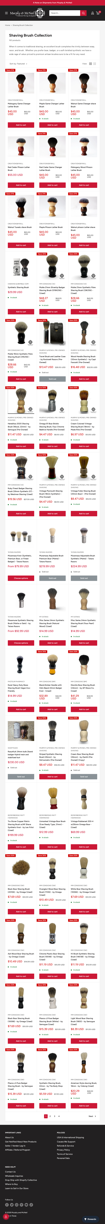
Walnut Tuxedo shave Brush (20, 227)
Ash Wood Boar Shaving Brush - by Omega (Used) (21, 955)
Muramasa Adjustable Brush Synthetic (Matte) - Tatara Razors (83, 559)
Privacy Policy (63, 1150)
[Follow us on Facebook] (7, 1205)
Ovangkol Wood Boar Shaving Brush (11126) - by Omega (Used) (52, 892)
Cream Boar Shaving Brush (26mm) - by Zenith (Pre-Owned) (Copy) (82, 757)
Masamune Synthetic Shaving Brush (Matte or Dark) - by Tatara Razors (20, 623)
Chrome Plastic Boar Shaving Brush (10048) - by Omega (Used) (52, 957)
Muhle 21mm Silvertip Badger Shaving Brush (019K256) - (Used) (52, 290)
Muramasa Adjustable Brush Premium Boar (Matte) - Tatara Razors (51, 559)
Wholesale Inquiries (14, 1176)
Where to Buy (11, 1184)
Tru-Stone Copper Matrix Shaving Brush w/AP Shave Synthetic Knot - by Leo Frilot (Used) (21, 825)
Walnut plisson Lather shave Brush (83, 228)
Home (7, 25)
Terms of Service (65, 1154)
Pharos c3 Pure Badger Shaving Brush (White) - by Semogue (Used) (51, 1021)
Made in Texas (10, 1216)
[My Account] (92, 13)
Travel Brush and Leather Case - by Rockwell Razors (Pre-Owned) (52, 359)
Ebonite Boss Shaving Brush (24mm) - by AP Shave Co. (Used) (83, 688)
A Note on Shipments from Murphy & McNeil (52, 3)
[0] (97, 13)
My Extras (43, 617)
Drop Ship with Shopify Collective (21, 1180)
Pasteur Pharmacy (16, 682)
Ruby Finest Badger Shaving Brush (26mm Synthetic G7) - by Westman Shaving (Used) (20, 491)
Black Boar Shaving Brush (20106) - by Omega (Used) (20, 890)
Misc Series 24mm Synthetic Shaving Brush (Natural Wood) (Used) (51, 623)
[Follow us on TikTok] (31, 1205)
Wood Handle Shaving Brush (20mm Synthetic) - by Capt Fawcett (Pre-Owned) (83, 359)
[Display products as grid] (90, 64)
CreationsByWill (15, 100)
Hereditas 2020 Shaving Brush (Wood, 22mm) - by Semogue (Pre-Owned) (19, 427)
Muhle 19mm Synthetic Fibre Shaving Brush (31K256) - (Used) (20, 357)
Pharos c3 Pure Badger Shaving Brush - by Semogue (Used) (20, 1086)
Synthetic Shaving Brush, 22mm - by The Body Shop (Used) (51, 1086)
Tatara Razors (14, 552)
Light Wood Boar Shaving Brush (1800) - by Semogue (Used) (83, 1021)
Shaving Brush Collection (23, 25)
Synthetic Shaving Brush (18, 287)
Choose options (21, 578)
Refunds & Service (65, 1146)
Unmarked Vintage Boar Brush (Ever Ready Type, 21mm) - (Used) (52, 824)
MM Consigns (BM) (47, 682)
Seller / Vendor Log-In (15, 1146)
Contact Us (10, 1172)
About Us (9, 1137)
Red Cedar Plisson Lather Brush (19, 168)
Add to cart (21, 125)
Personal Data (63, 1158)
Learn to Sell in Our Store (16, 1188)
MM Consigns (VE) (47, 284)
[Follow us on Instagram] (16, 1205)
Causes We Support (66, 1141)
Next (91, 1116)
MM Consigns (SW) (16, 885)
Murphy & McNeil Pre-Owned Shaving (52, 351)
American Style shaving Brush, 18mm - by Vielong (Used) (84, 1084)
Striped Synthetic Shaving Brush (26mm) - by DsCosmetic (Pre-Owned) (50, 757)
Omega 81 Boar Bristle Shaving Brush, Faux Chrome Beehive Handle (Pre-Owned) (52, 427)
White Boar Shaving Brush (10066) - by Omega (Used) (83, 890)
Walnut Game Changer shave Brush (83, 105)
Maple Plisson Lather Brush (51, 227)
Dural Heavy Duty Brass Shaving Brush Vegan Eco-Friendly (19, 688)
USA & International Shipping (70, 1137)
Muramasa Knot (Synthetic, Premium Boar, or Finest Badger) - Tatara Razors (20, 559)
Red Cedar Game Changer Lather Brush (50, 168)
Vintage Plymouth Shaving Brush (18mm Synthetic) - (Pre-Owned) (50, 494)
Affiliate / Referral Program (17, 1150)
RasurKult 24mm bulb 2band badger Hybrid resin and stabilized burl (20, 754)
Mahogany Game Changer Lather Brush (19, 105)
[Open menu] (6, 13)
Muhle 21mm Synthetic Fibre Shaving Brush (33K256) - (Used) (83, 290)
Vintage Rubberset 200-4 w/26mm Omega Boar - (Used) (82, 824)
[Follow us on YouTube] (26, 1205)
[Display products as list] (95, 64)
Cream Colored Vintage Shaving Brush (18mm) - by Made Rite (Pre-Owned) (82, 427)
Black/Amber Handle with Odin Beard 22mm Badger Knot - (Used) (50, 688)
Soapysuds (13, 748)
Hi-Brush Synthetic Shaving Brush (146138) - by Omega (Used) (82, 957)
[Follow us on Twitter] (12, 1205)
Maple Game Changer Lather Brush (51, 105)
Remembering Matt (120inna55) (16, 816)
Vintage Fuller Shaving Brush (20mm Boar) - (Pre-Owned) (83, 492)
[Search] (83, 13)
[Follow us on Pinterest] (21, 1205)
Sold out (52, 379)
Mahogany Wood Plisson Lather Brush (81, 168)
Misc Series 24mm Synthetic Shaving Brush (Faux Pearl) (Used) (83, 623)
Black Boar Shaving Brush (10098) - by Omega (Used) (20, 1019)
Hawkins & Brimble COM (18, 284)
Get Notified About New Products (20, 1141)
